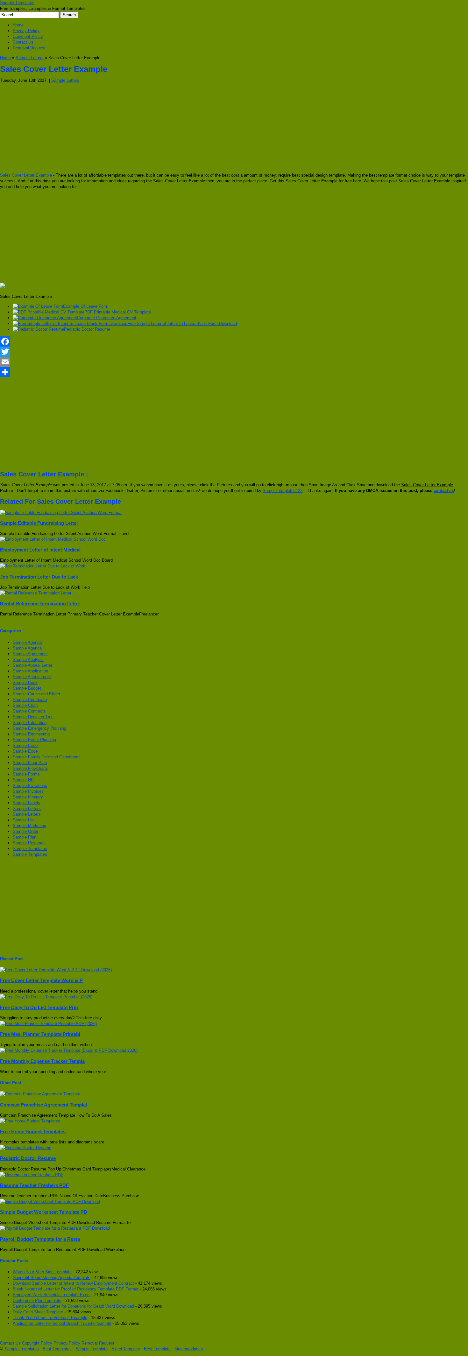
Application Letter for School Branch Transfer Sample (62, 1323)
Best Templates (57, 1348)
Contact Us (23, 42)
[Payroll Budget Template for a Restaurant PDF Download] (55, 1228)
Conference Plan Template (37, 1300)
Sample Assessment (32, 676)
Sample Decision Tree (33, 716)
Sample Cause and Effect (36, 694)
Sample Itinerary (28, 797)
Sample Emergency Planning (39, 728)
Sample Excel (26, 745)
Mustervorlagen (188, 1348)
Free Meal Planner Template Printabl (40, 1034)
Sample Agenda (27, 642)
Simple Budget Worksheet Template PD (43, 1212)
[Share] (234, 372)
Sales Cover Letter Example (26, 175)
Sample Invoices (28, 791)
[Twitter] (234, 352)
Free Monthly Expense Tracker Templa (42, 1061)
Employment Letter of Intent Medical (40, 549)
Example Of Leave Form (85, 306)
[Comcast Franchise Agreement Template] (40, 1094)
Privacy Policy (26, 30)
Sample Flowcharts (30, 768)
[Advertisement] (191, 127)
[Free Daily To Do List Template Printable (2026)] (46, 996)
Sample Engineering (31, 734)
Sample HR (23, 779)
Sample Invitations (30, 785)
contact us (444, 490)
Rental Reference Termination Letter (40, 603)
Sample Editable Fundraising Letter (39, 523)
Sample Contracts (29, 711)
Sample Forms (26, 774)
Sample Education (29, 722)
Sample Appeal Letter (32, 665)
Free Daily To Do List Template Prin (39, 1007)
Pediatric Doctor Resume (87, 329)
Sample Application (30, 671)
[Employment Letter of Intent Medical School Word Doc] (53, 539)
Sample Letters (30, 57)
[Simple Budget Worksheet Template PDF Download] (50, 1201)
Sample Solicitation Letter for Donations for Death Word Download (73, 1306)
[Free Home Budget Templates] (30, 1121)
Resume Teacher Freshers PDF (34, 1185)
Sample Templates (17, 2)
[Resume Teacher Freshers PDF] (31, 1174)
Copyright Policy (28, 36)
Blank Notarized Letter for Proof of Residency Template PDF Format (75, 1289)
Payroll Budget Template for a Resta (40, 1239)
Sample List (24, 820)
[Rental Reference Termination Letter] (35, 593)
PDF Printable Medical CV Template (117, 312)
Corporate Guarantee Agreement (106, 317)
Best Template (157, 1348)
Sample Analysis (28, 659)
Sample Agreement (30, 653)
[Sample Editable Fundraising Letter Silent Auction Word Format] (61, 512)
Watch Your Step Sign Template (42, 1271)
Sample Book (25, 682)
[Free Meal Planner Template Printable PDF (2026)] (48, 1023)
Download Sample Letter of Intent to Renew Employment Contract (73, 1283)
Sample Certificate (30, 699)
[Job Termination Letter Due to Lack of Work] (42, 566)
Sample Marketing (29, 825)
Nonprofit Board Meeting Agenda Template (51, 1277)
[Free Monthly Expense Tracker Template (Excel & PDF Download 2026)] (69, 1050)
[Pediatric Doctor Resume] (25, 1147)
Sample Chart (25, 705)
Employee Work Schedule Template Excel (51, 1294)
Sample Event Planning (34, 739)
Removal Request (29, 48)
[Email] (234, 362)
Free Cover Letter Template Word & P (41, 980)
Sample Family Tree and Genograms (47, 757)
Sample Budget (27, 688)
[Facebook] (234, 341)
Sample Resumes (29, 842)
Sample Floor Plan (30, 762)
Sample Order (25, 831)
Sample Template (91, 1348)
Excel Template (125, 1348)
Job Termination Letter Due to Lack (39, 577)
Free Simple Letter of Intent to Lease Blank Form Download (182, 323)
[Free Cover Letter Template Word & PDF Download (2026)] (56, 969)
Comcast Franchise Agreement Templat (43, 1104)
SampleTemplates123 (282, 490)
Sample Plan (24, 837)
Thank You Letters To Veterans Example (50, 1317)
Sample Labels (26, 802)
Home (18, 25)
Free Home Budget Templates (33, 1131)
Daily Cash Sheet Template (38, 1312)
